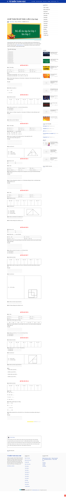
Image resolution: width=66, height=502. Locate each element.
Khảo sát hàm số (28, 460)
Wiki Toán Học (53, 1)
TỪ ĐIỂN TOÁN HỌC (17, 1)
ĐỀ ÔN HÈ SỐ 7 (11, 59)
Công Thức (45, 1)
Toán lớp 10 (27, 472)
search (57, 1)
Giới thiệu (9, 465)
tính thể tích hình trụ (48, 459)
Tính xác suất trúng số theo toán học (53, 74)
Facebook (44, 466)
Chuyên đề (27, 462)
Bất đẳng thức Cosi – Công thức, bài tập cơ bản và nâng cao (54, 67)
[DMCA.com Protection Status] (22, 490)
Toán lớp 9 (27, 474)
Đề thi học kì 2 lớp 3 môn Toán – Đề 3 (54, 96)
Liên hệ (12, 465)
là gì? (46, 126)
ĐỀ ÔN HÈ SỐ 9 (11, 61)
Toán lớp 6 (27, 484)
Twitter (43, 464)
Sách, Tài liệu (27, 458)
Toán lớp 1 (27, 470)
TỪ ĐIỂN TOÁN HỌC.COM (14, 455)
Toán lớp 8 (27, 476)
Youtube (44, 462)
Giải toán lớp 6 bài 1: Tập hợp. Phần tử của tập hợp (54, 89)
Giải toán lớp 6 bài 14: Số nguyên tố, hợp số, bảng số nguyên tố (54, 82)
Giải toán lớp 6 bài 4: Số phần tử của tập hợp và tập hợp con (53, 158)
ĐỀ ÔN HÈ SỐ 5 (11, 56)
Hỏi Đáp (49, 1)
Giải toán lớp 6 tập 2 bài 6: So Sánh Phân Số (54, 110)
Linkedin (44, 463)
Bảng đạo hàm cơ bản (46, 458)
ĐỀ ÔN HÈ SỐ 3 (11, 54)
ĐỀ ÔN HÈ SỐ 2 (11, 53)
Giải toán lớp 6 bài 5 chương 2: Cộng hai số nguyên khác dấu (53, 150)
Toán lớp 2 (27, 468)
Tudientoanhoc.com (20, 45)
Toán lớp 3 (27, 478)
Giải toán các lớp (39, 1)
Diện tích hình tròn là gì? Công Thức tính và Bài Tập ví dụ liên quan (54, 143)
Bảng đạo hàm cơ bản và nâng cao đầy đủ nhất (54, 53)
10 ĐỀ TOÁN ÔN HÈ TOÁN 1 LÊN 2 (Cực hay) (54, 60)
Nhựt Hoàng (11, 21)
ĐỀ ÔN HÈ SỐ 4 (11, 55)
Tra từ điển (33, 1)
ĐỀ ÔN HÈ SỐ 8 (11, 60)
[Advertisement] (24, 10)
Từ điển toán (27, 486)
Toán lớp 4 (27, 466)
